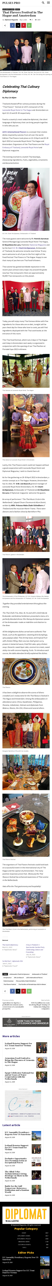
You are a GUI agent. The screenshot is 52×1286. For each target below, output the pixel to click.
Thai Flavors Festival (9, 984)
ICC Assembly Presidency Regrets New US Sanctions (17, 1133)
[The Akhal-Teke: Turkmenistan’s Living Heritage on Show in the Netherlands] (36, 1175)
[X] (18, 25)
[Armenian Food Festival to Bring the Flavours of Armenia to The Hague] (41, 1062)
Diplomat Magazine (11, 20)
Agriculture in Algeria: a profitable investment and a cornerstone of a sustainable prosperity (13, 1006)
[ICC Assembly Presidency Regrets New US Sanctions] (36, 1136)
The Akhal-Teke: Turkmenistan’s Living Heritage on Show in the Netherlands (16, 1175)
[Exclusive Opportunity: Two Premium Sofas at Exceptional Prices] (36, 1162)
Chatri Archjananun (27, 248)
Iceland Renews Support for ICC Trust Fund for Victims (18, 1044)
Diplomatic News (8, 9)
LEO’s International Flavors (14, 132)
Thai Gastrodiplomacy (10, 945)
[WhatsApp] (29, 25)
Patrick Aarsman (8, 981)
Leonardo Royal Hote (29, 147)
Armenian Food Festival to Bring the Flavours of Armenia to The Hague (19, 1060)
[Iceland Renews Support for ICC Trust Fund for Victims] (41, 1047)
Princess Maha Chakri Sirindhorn (26, 981)
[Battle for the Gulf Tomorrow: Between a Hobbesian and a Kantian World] (36, 1189)
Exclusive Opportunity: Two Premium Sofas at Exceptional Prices (16, 1161)
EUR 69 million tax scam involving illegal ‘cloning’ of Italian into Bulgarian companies (39, 1006)
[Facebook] (12, 25)
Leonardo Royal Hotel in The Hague (17, 110)
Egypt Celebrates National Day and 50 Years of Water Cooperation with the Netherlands (19, 1076)
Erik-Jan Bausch (19, 977)
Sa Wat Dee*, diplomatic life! (12, 961)
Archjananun (7, 977)
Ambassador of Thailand (39, 974)
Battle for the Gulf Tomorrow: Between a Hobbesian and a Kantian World (17, 1189)
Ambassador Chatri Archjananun (19, 974)
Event (17, 9)
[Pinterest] (23, 25)
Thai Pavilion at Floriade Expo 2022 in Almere (32, 984)
